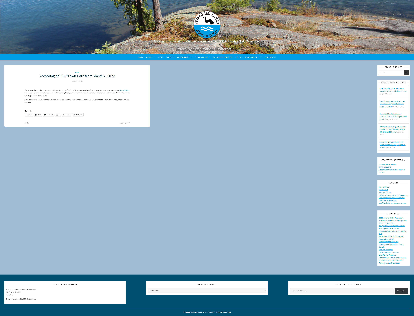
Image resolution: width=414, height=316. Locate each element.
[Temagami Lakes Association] (207, 24)
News (160, 57)
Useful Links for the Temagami (390, 203)
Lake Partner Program (387, 255)
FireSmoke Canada (386, 250)
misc (77, 72)
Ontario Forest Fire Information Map (392, 257)
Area (404, 203)
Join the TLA (383, 190)
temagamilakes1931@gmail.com (24, 299)
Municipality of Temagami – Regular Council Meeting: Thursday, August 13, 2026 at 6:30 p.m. (393, 129)
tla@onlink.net (124, 90)
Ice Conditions (384, 187)
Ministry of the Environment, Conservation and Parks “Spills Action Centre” (393, 116)
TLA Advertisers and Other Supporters (393, 195)
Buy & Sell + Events (222, 57)
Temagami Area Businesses (389, 263)
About (149, 57)
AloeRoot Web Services (223, 312)
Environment (183, 57)
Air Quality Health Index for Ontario (392, 226)
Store (169, 57)
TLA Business (201, 57)
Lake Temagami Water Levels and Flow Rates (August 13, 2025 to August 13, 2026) (392, 104)
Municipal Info (252, 57)
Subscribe (401, 291)
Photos (238, 57)
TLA (28, 123)
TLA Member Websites (387, 200)
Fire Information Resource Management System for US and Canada (391, 244)
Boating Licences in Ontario (389, 228)
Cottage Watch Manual (387, 164)
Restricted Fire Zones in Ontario (391, 260)
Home (140, 57)
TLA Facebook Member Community (392, 198)
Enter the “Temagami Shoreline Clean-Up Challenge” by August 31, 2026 (392, 144)
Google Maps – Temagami (389, 252)
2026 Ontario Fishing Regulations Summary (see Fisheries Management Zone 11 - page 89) (393, 220)
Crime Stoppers (385, 167)
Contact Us (270, 57)
